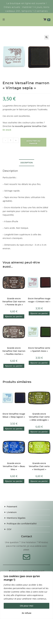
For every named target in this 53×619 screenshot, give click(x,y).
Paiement (12, 506)
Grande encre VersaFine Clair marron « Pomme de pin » (13, 301)
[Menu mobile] (4, 19)
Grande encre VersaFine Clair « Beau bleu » (14, 466)
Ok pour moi (26, 605)
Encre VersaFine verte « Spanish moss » (39, 349)
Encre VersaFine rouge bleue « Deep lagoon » (14, 415)
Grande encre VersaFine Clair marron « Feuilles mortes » (13, 351)
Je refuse (26, 613)
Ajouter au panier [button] (14, 316)
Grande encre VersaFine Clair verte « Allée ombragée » (39, 416)
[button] (46, 37)
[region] (26, 595)
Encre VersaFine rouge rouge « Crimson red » (39, 300)
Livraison (12, 512)
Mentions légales (16, 518)
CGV (9, 529)
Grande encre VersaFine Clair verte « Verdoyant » (39, 466)
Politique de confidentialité (22, 523)
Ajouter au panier (33, 142)
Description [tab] (26, 162)
